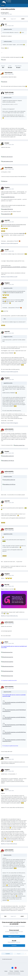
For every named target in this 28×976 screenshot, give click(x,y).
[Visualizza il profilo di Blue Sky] (2, 585)
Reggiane (7, 187)
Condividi (7, 953)
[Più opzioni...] (25, 25)
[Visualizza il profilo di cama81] (2, 250)
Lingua (6, 971)
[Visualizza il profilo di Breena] (2, 790)
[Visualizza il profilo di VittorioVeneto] (2, 73)
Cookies (22, 971)
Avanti (22, 18)
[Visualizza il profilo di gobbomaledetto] (2, 430)
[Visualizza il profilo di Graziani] (2, 143)
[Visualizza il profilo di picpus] (2, 642)
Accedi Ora (14, 945)
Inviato (9, 25)
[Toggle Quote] (3, 29)
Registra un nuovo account (14, 936)
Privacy (11, 971)
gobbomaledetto (9, 429)
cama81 (7, 249)
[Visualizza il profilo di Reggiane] (2, 188)
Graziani (7, 143)
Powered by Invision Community (14, 974)
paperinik (7, 220)
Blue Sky (7, 584)
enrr (6, 24)
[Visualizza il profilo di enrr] (2, 25)
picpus (6, 642)
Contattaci (16, 971)
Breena (6, 789)
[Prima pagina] (2, 19)
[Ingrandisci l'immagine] (20, 32)
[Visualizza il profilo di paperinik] (2, 221)
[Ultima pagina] (26, 19)
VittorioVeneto (8, 72)
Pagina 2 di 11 (13, 18)
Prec (5, 18)
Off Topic (10, 14)
